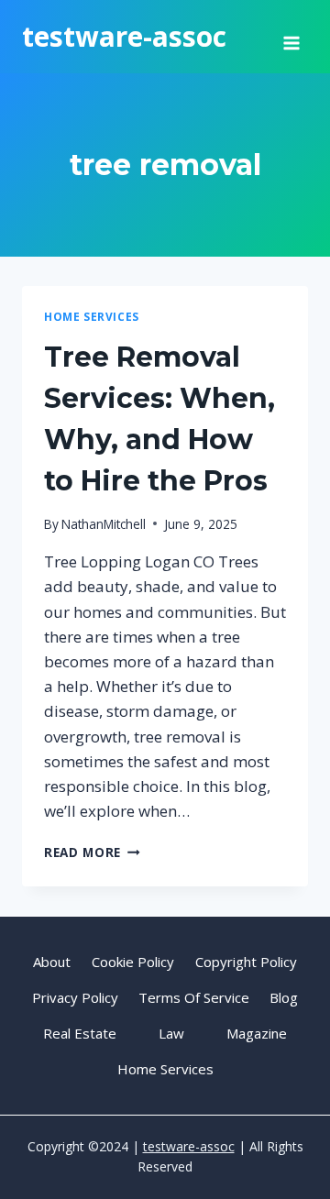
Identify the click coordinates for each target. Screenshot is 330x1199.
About (52, 961)
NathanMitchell (103, 524)
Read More (92, 852)
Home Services (91, 316)
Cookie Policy (133, 961)
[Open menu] (291, 36)
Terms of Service (193, 997)
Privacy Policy (75, 997)
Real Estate (79, 1033)
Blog (284, 997)
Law (171, 1033)
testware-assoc (189, 1146)
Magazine (256, 1033)
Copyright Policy (246, 961)
